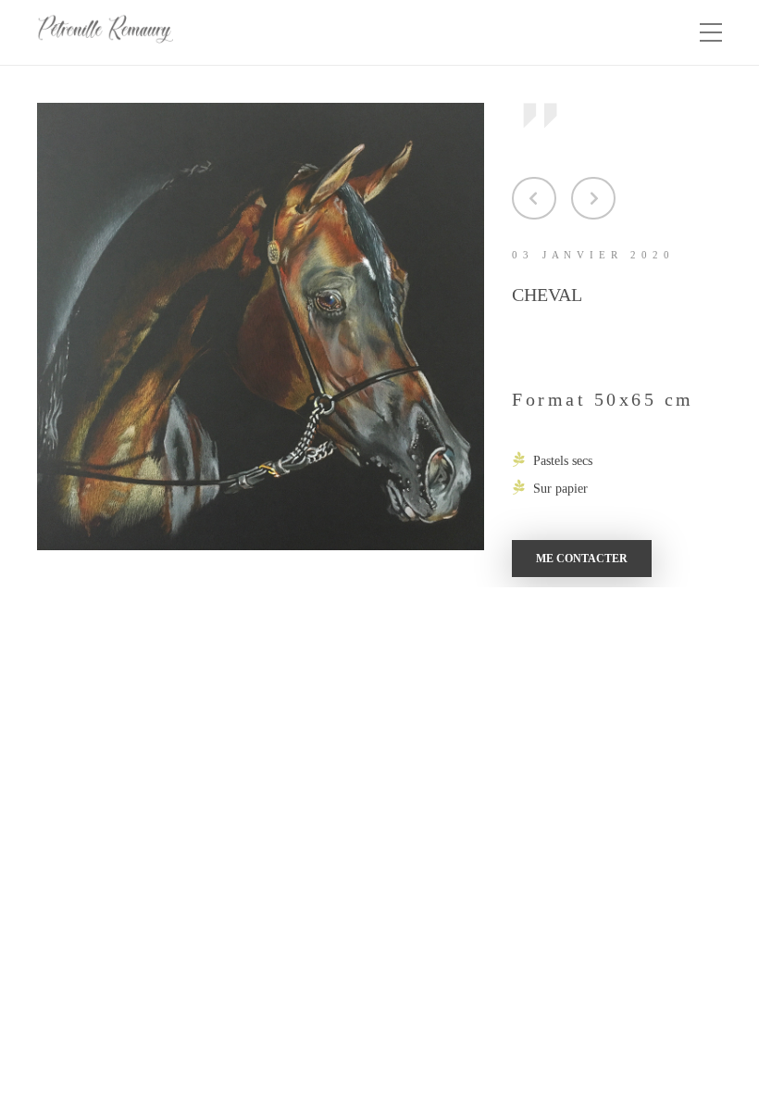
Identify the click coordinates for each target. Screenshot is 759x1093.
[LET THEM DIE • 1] (534, 198)
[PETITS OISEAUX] (593, 198)
